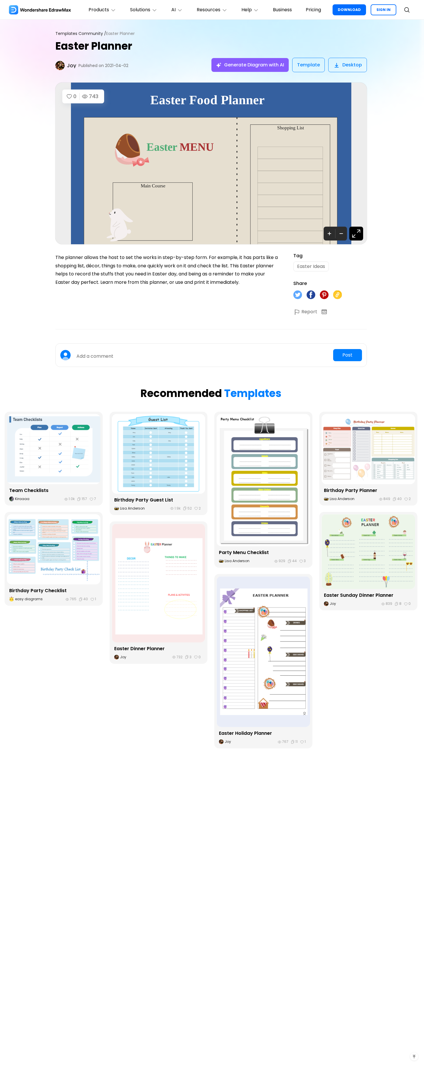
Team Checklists (28, 490)
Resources (208, 9)
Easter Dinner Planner (139, 648)
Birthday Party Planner (350, 490)
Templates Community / (80, 33)
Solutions (140, 9)
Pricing (313, 9)
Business (282, 9)
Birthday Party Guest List (143, 500)
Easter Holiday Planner (245, 733)
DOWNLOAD (349, 9)
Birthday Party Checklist (38, 590)
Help (246, 9)
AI (173, 9)
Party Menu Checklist (244, 552)
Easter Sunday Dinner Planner (358, 595)
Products (99, 9)
